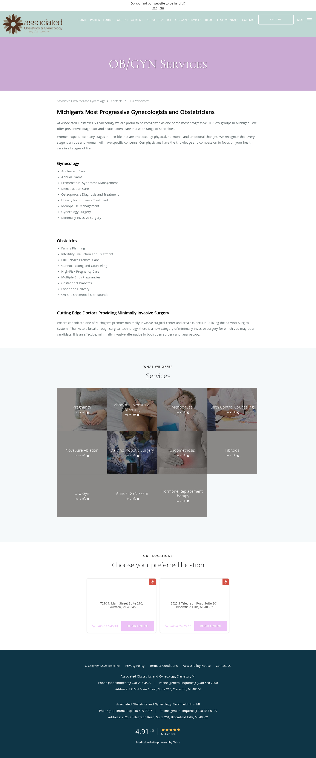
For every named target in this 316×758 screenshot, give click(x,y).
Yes (154, 8)
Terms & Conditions (164, 666)
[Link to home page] (31, 24)
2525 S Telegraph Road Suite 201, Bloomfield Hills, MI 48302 (194, 605)
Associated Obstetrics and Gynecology (81, 101)
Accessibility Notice (197, 666)
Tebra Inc (114, 666)
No (162, 8)
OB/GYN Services (139, 101)
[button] (309, 19)
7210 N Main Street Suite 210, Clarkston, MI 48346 (121, 605)
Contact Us (223, 666)
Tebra (176, 742)
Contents (117, 101)
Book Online (138, 626)
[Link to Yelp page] (152, 582)
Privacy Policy (134, 666)
